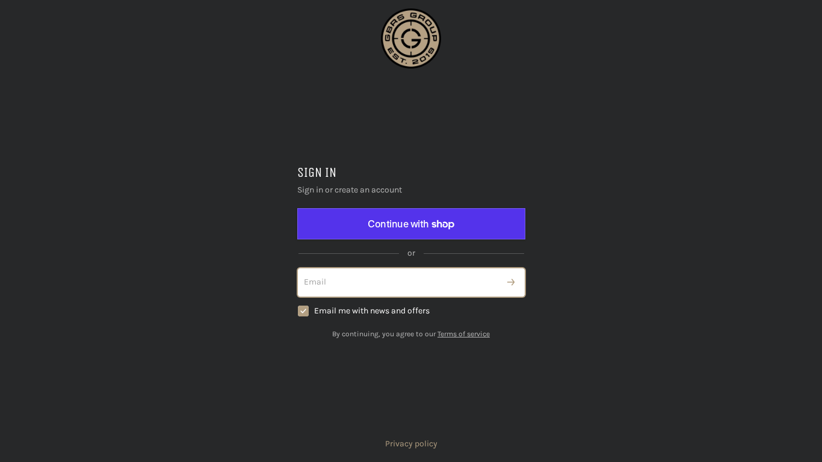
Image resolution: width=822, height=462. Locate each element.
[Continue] (511, 282)
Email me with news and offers (372, 311)
